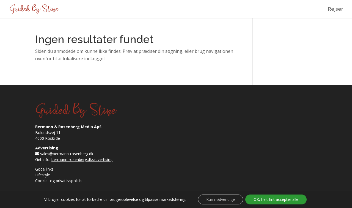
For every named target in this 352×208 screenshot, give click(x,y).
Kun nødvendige (220, 199)
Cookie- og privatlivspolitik (58, 180)
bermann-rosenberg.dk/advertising (81, 159)
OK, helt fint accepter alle (276, 199)
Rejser (335, 9)
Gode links (44, 169)
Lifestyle (42, 174)
